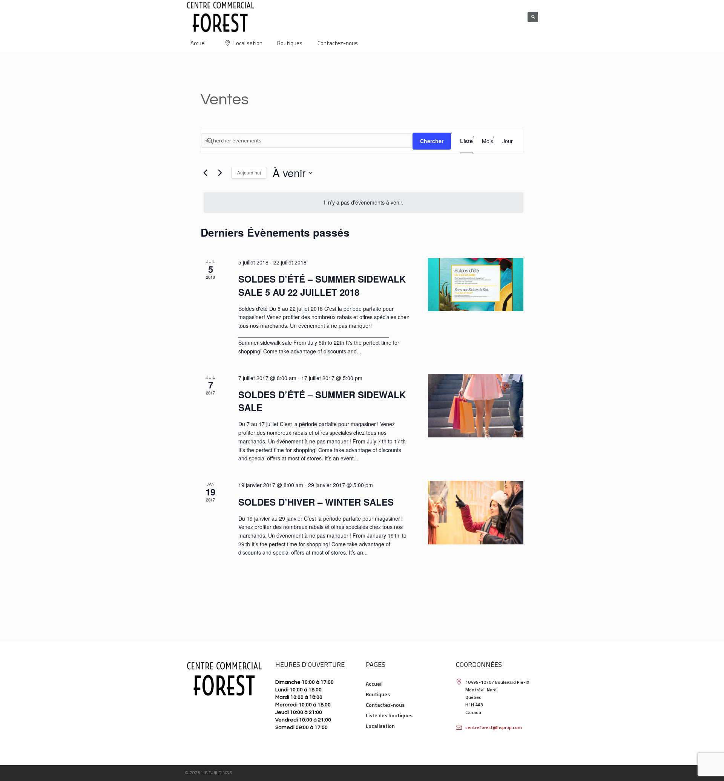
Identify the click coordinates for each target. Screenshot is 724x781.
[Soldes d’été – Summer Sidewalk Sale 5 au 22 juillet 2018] (475, 284)
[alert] (363, 202)
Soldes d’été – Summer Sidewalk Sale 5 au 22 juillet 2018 (322, 285)
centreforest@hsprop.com (493, 727)
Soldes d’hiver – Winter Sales (316, 501)
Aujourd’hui (249, 172)
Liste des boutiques (389, 715)
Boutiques (378, 694)
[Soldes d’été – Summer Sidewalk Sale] (475, 405)
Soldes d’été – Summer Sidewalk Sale (322, 401)
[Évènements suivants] (219, 172)
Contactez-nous (385, 705)
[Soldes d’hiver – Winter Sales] (475, 512)
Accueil (374, 684)
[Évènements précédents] (205, 172)
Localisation (380, 726)
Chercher (431, 141)
